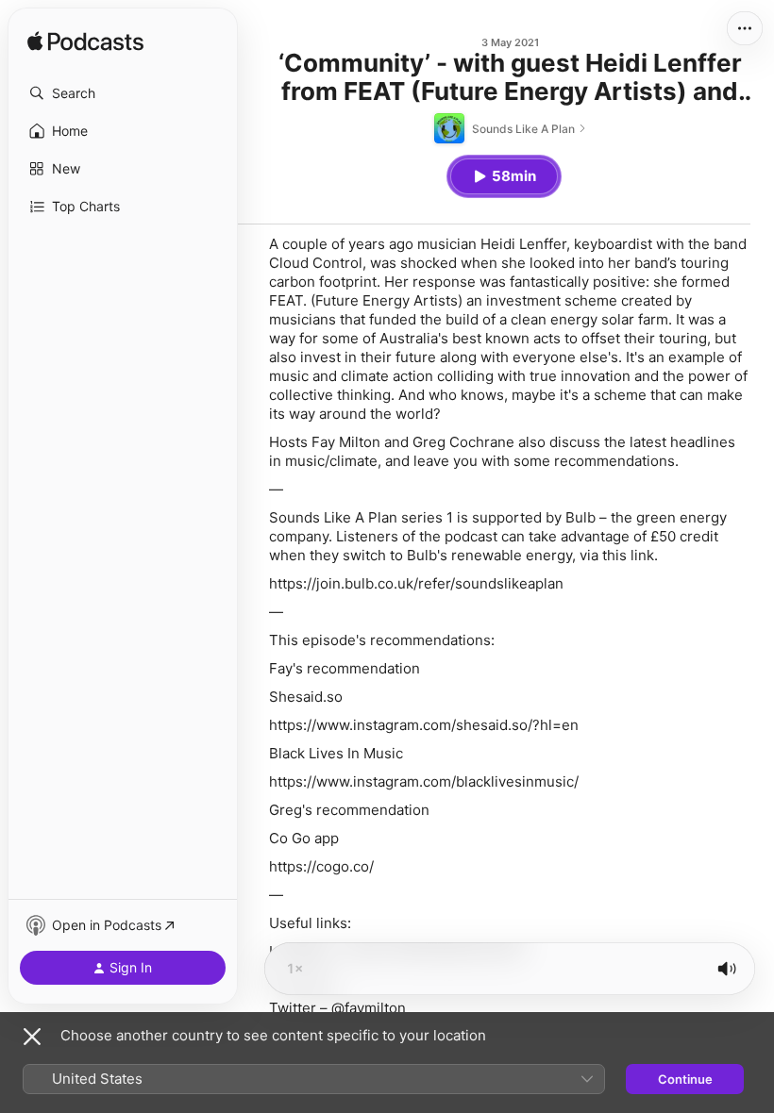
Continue (685, 1079)
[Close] (32, 1036)
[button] (123, 93)
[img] (85, 42)
